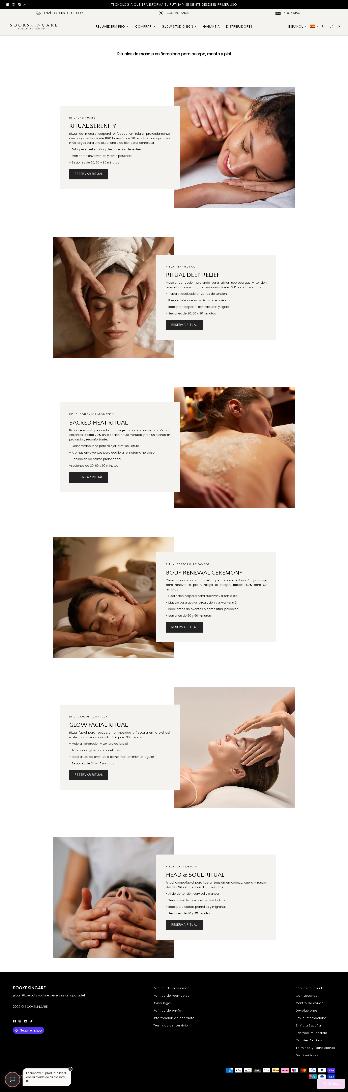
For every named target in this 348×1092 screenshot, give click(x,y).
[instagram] (13, 4)
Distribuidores (307, 1055)
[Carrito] (339, 26)
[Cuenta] (331, 26)
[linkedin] (19, 4)
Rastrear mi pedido (311, 1033)
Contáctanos (306, 996)
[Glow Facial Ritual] (234, 747)
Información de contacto (174, 1018)
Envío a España (308, 1025)
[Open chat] (12, 1079)
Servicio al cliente (310, 988)
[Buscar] (324, 26)
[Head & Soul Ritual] (113, 897)
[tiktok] (25, 4)
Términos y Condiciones (315, 1048)
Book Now (330, 1083)
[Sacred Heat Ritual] (234, 447)
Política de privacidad (171, 988)
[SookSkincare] (33, 26)
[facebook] (8, 4)
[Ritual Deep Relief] (113, 297)
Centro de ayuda (310, 1003)
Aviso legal (162, 1003)
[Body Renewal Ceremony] (113, 597)
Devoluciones (307, 1011)
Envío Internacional (311, 1018)
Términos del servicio (170, 1025)
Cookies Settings (309, 1040)
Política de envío (167, 1011)
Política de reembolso (171, 996)
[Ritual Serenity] (234, 147)
